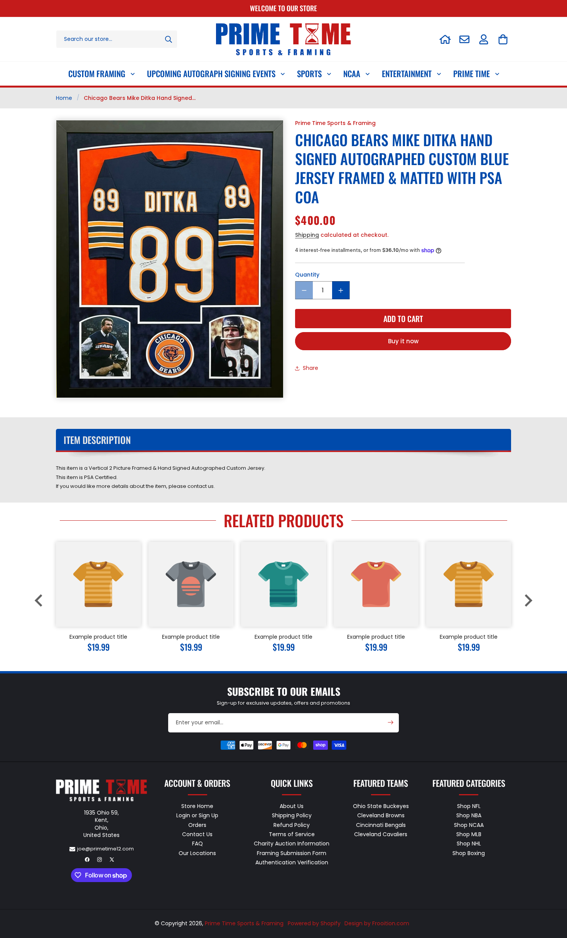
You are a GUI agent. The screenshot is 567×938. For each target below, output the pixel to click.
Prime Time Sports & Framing (244, 923)
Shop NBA (468, 816)
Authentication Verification (291, 862)
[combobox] (116, 39)
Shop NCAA (469, 825)
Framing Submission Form (291, 853)
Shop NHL (469, 844)
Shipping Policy (292, 816)
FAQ (197, 844)
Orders (197, 825)
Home (64, 98)
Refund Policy (291, 825)
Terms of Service (292, 834)
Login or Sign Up (197, 816)
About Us (292, 806)
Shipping (307, 235)
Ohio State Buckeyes (381, 806)
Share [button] (310, 368)
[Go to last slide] (39, 600)
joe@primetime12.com (105, 848)
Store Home (197, 806)
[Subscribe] (390, 722)
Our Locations (197, 853)
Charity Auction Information (291, 844)
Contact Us (197, 834)
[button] (503, 39)
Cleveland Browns (381, 816)
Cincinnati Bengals (381, 825)
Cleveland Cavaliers (380, 834)
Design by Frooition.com (376, 923)
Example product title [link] (98, 636)
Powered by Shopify (314, 923)
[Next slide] (527, 600)
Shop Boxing (468, 853)
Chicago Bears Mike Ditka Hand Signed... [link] (140, 98)
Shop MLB (468, 834)
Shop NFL (469, 806)
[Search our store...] (168, 39)
